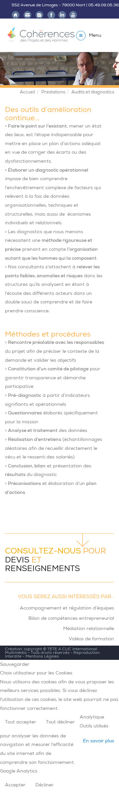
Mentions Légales (42, 656)
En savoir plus (98, 741)
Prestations (53, 92)
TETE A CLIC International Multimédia (51, 650)
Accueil (27, 92)
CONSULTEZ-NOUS (43, 551)
